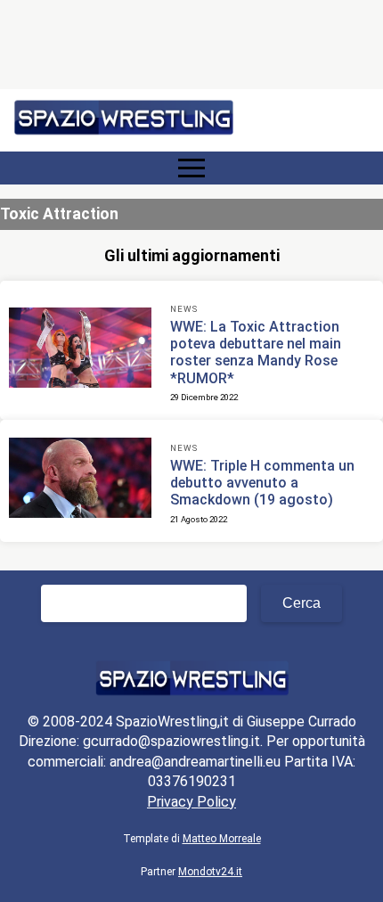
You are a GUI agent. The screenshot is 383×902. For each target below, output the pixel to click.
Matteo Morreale (222, 838)
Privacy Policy (191, 801)
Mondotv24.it (210, 871)
